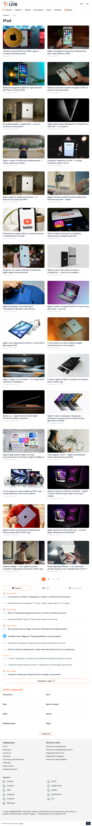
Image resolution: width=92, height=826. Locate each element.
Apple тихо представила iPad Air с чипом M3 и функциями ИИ (23, 344)
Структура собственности (13, 759)
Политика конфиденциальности (59, 749)
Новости (18, 10)
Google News (56, 785)
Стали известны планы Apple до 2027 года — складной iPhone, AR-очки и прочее (23, 492)
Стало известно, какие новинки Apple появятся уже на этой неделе (64, 344)
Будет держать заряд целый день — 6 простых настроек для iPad (20, 198)
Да (88, 823)
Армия (28, 10)
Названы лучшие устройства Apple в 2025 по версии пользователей (67, 88)
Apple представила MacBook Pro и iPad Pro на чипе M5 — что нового (67, 125)
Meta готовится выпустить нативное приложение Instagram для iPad (64, 234)
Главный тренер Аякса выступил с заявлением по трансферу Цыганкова (40, 664)
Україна (8, 10)
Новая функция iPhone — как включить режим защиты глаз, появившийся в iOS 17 (67, 567)
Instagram (11, 794)
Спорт (48, 10)
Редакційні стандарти (55, 756)
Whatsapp (11, 803)
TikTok (54, 781)
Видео (69, 10)
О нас (5, 746)
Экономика (38, 10)
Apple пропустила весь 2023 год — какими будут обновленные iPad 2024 (66, 531)
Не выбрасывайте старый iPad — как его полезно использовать (21, 125)
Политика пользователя (56, 746)
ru (81, 4)
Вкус (5, 704)
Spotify (54, 790)
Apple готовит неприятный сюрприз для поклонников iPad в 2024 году (21, 531)
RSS (52, 798)
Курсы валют (8, 766)
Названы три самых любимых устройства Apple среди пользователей (22, 271)
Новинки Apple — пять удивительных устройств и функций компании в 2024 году (23, 567)
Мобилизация (9, 723)
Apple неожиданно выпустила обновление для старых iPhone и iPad (66, 52)
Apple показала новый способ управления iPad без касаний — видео (66, 198)
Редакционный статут (55, 753)
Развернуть (46, 734)
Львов (49, 714)
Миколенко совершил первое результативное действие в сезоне (36, 643)
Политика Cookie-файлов (56, 759)
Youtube (10, 781)
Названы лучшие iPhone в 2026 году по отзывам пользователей (21, 52)
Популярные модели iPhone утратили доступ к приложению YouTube (23, 234)
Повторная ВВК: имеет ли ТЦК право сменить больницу (32, 619)
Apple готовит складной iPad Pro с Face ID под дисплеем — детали (68, 307)
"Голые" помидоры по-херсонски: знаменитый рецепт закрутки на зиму (40, 658)
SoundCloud (56, 794)
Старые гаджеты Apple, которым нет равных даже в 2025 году (67, 380)
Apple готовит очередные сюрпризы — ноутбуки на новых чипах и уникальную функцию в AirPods (65, 418)
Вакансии (7, 749)
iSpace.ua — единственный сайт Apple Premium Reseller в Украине (20, 417)
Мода (48, 723)
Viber (9, 790)
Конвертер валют (10, 769)
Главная (6, 15)
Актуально (7, 694)
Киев (5, 714)
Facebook (10, 798)
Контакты (7, 753)
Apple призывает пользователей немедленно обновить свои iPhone (19, 307)
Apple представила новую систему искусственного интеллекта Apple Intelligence (23, 455)
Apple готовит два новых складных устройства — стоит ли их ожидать (63, 271)
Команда (6, 762)
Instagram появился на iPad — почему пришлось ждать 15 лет (64, 161)
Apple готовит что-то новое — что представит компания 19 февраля (24, 380)
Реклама (6, 756)
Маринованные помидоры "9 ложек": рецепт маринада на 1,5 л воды (38, 603)
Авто (48, 694)
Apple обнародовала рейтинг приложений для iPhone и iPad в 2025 (22, 88)
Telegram (10, 785)
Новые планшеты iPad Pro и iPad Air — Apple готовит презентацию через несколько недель (67, 493)
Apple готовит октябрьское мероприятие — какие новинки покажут (23, 161)
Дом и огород (52, 704)
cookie (21, 823)
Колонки (58, 10)
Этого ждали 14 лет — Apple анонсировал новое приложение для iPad (66, 455)
